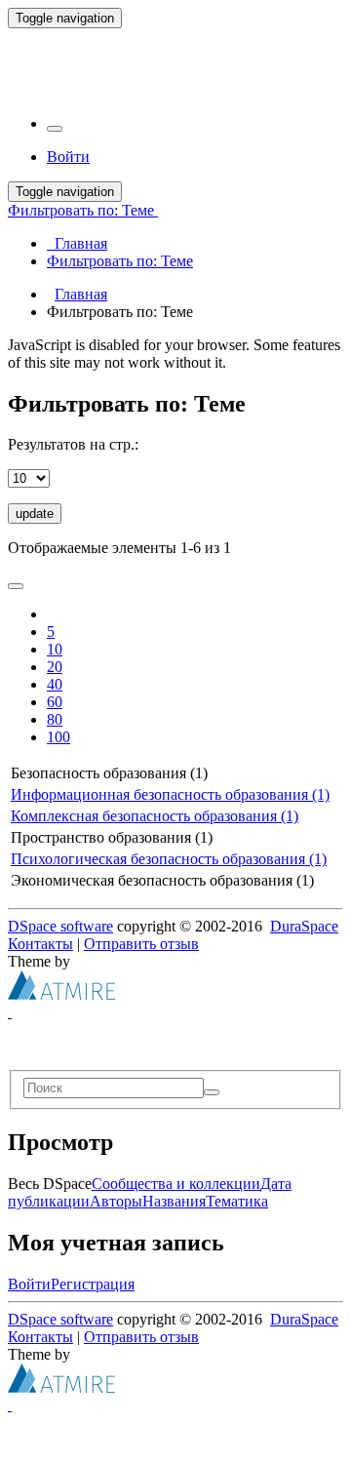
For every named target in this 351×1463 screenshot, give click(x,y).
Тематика (237, 1201)
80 (54, 719)
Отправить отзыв (141, 943)
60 (54, 701)
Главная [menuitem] (77, 243)
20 (54, 666)
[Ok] (211, 1092)
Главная (81, 294)
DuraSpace (304, 926)
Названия (174, 1201)
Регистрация (93, 1284)
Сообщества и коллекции (176, 1183)
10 (54, 649)
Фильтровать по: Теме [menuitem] (120, 261)
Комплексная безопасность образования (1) (154, 816)
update (35, 513)
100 (58, 737)
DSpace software (60, 926)
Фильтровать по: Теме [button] (83, 210)
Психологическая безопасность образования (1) (169, 858)
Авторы (116, 1201)
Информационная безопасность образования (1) (170, 794)
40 (54, 684)
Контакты (40, 943)
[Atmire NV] (61, 994)
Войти (29, 1284)
